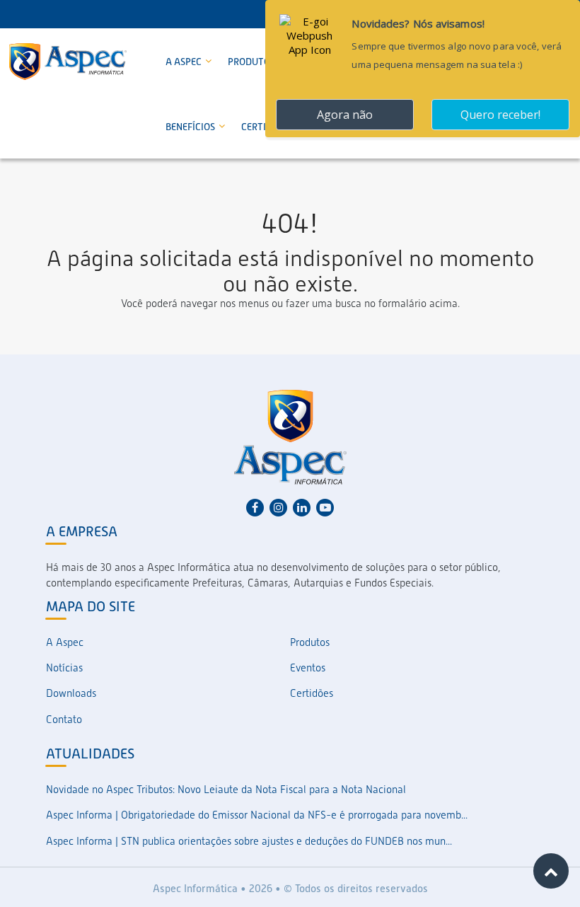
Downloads (71, 693)
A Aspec (185, 61)
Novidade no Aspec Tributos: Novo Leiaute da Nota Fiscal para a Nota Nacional (226, 789)
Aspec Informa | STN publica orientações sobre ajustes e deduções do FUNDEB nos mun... (249, 841)
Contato (64, 719)
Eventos (307, 668)
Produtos (252, 61)
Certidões (311, 693)
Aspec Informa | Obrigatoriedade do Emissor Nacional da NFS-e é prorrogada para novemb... (257, 815)
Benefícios (191, 126)
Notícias (64, 668)
